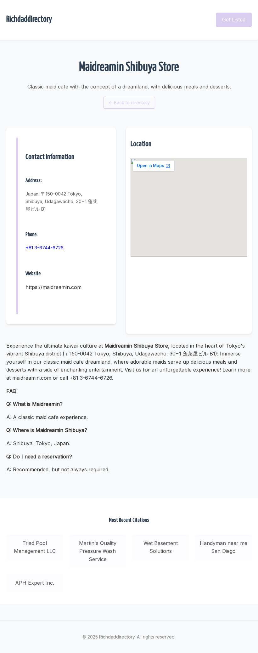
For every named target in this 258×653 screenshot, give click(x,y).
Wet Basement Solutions (160, 547)
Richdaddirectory (29, 19)
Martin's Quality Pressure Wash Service (97, 551)
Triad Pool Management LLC (35, 547)
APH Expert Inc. (34, 583)
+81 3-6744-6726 (44, 248)
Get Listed (233, 19)
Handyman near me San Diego (223, 547)
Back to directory (129, 102)
